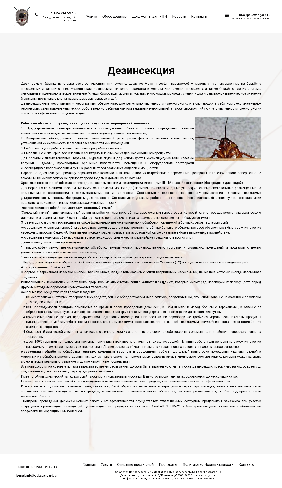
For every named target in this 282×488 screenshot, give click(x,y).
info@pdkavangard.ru (41, 475)
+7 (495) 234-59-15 (43, 467)
